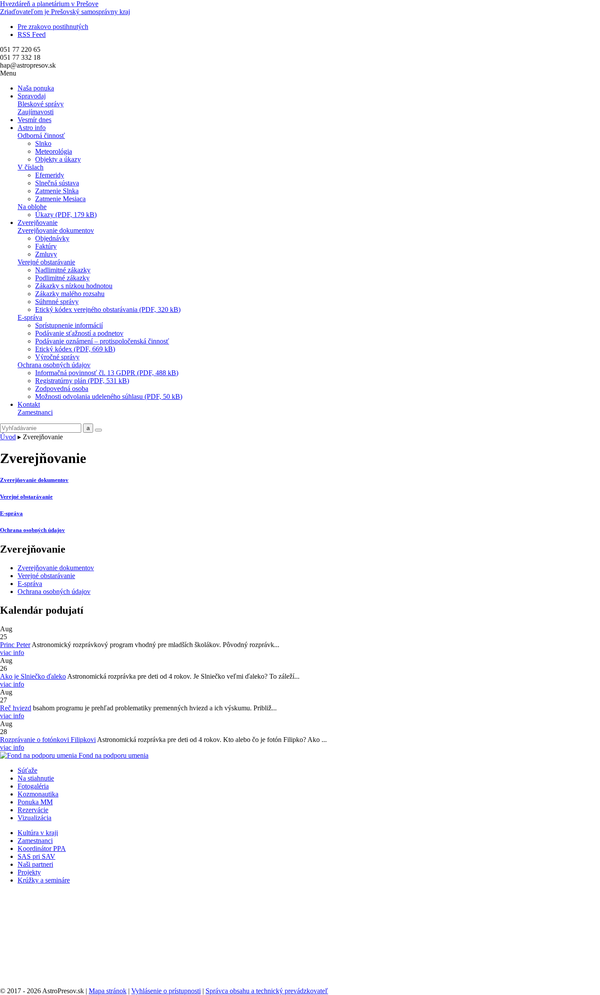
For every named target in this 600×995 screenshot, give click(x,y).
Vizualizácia (34, 817)
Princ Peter (15, 644)
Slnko (43, 143)
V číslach (30, 167)
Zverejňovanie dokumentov (56, 230)
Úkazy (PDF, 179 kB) (66, 214)
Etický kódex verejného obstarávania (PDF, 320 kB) (108, 309)
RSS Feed (32, 34)
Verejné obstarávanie (46, 262)
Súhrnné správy (57, 301)
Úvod (8, 437)
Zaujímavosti (36, 112)
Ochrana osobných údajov (54, 365)
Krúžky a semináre (44, 880)
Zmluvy (46, 254)
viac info (12, 652)
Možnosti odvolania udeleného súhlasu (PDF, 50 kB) (108, 396)
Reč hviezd (15, 708)
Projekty (29, 872)
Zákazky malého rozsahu (70, 293)
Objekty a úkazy (58, 159)
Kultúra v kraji (38, 832)
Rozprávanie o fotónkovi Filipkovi (48, 739)
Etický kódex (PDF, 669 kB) (75, 349)
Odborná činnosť (41, 135)
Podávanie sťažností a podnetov (79, 333)
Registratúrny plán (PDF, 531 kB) (82, 380)
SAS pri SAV (36, 856)
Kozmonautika (38, 794)
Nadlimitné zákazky (62, 270)
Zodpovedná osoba (61, 388)
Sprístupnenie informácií (69, 325)
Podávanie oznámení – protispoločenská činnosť (102, 341)
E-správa (30, 317)
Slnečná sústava (57, 183)
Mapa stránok (108, 991)
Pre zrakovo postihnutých (53, 26)
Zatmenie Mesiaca (60, 199)
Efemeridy (49, 175)
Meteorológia (53, 151)
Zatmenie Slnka (57, 191)
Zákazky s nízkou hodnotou (73, 285)
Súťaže (27, 770)
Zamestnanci (35, 412)
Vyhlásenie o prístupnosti (166, 991)
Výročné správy (57, 357)
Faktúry (46, 246)
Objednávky (52, 238)
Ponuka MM (35, 802)
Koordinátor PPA (42, 848)
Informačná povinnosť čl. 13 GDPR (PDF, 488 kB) (106, 372)
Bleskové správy (41, 104)
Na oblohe (32, 206)
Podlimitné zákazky (62, 278)
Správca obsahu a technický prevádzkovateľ (267, 991)
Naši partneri (35, 864)
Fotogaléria (33, 786)
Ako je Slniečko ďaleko (33, 676)
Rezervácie (33, 810)
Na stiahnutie (36, 778)
